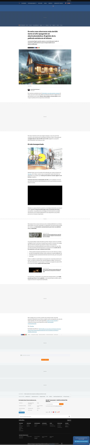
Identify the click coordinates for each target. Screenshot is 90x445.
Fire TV (27, 25)
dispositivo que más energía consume (51, 93)
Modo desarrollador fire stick (58, 396)
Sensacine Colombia (36, 438)
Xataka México (21, 436)
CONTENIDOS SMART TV (32, 3)
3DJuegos (28, 424)
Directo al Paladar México (44, 437)
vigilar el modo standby (52, 320)
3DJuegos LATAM (29, 436)
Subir (68, 420)
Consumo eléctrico (43, 334)
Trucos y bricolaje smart (40, 406)
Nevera (58, 25)
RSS (57, 412)
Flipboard (65, 3)
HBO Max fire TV (28, 396)
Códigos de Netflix (42, 396)
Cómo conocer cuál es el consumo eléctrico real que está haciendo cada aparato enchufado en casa (52, 270)
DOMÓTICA (50, 3)
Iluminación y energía (34, 334)
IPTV (47, 396)
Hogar (38, 402)
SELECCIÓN (40, 3)
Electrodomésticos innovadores (31, 403)
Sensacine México (37, 436)
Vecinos (30, 25)
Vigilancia (54, 25)
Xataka (20, 424)
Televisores (21, 402)
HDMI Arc (50, 396)
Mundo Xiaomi (21, 430)
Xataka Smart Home (21, 429)
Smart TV (38, 408)
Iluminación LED (30, 408)
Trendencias (59, 424)
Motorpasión (52, 424)
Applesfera (20, 427)
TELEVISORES (23, 3)
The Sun (30, 174)
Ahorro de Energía (22, 408)
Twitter (70, 3)
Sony (50, 25)
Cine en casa (30, 410)
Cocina (61, 25)
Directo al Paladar (44, 424)
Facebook (34, 47)
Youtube (69, 3)
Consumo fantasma (50, 334)
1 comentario (31, 47)
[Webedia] (69, 0)
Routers (20, 410)
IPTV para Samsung (66, 396)
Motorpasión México (52, 437)
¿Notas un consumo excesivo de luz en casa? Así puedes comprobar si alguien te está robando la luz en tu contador (52, 235)
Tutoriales (29, 405)
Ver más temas (21, 412)
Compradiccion (59, 427)
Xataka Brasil (21, 437)
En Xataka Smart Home (46, 233)
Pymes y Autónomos (67, 426)
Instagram (67, 3)
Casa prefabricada (36, 25)
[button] (35, 89)
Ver (45, 359)
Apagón (41, 25)
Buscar (69, 416)
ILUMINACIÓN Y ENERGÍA (58, 3)
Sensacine (36, 424)
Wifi (37, 410)
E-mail (39, 47)
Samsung (47, 25)
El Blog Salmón (67, 424)
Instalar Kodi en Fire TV (35, 396)
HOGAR (45, 3)
